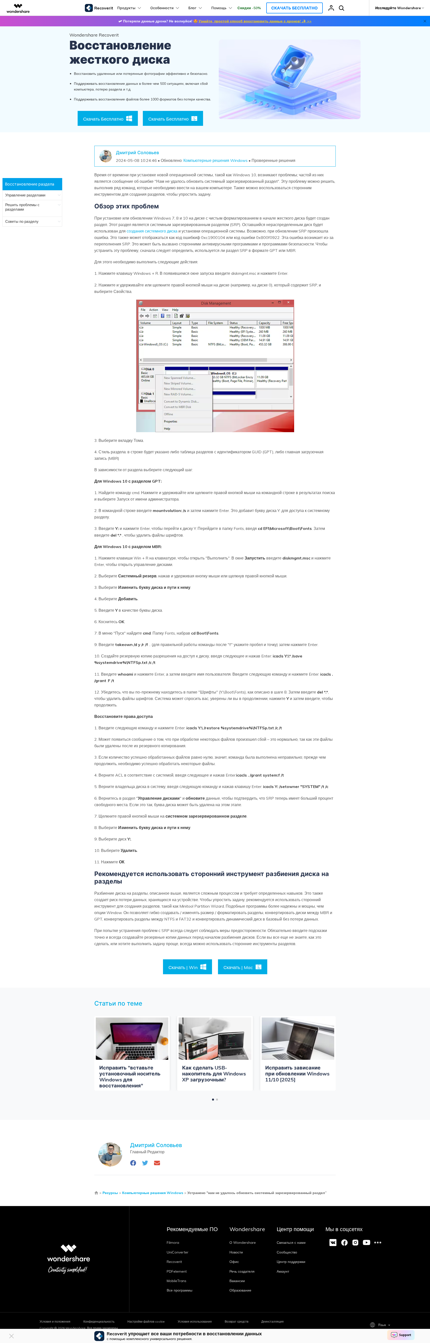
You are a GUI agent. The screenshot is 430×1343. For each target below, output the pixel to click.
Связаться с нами (291, 1242)
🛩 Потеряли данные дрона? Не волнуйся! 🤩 (215, 21)
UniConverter (177, 1252)
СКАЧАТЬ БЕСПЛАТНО (294, 7)
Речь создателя (242, 1271)
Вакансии (237, 1281)
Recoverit (174, 1261)
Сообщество (287, 1252)
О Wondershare (242, 1242)
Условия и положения (55, 1321)
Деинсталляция (272, 1321)
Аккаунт (283, 1271)
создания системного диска (152, 231)
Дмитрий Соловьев (137, 152)
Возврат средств (236, 1321)
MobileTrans (176, 1281)
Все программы (179, 1290)
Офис (234, 1261)
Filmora (173, 1242)
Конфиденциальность (98, 1321)
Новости (236, 1252)
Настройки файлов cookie (146, 1321)
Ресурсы (110, 1193)
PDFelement (177, 1271)
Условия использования (195, 1321)
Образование (240, 1290)
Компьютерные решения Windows (215, 160)
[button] (213, 1100)
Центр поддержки (291, 1261)
